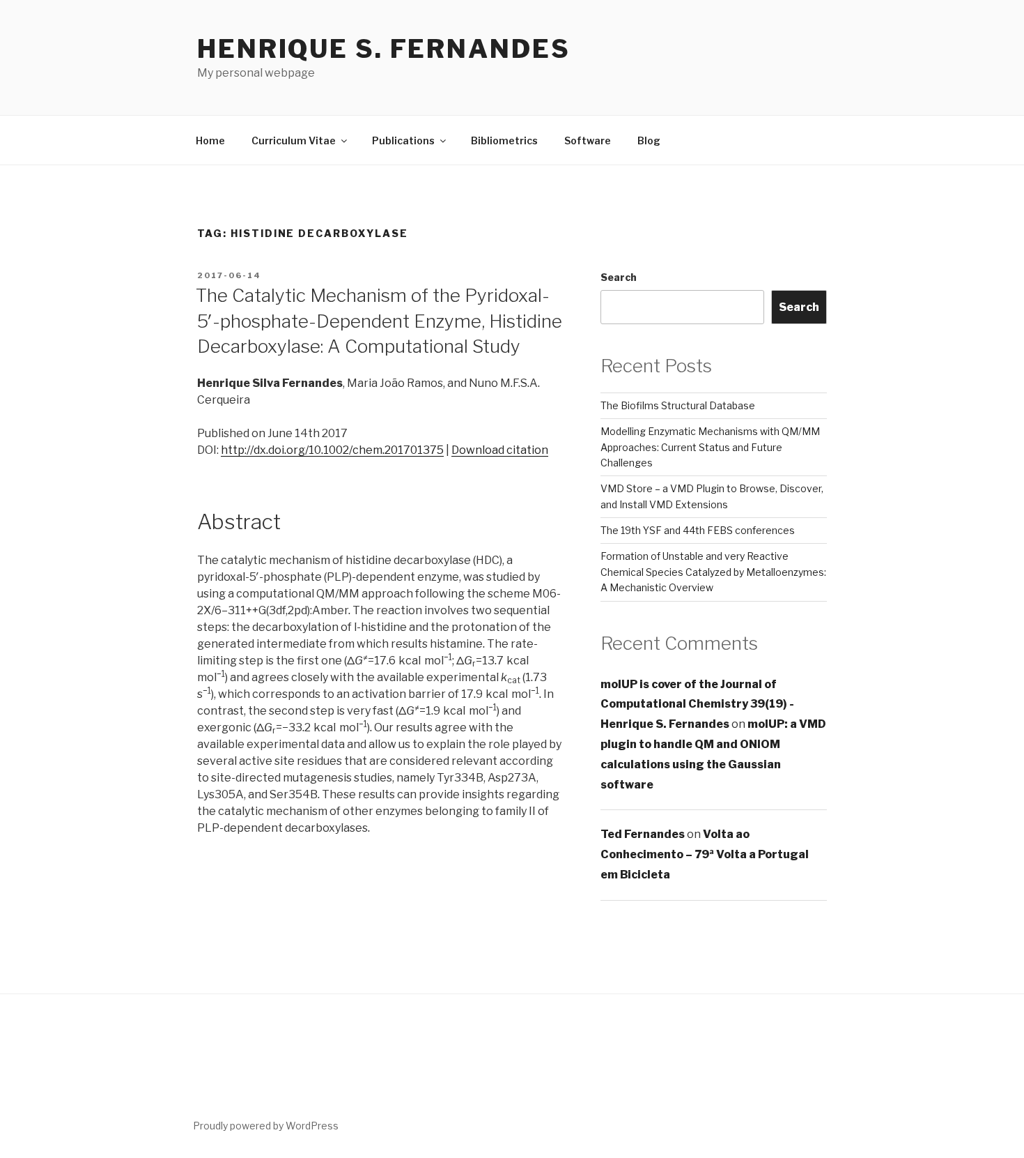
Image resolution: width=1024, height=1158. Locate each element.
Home (210, 140)
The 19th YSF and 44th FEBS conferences (697, 530)
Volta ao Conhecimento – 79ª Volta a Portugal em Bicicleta (704, 854)
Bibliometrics (504, 140)
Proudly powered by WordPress (266, 1126)
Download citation (499, 450)
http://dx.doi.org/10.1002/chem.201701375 (332, 450)
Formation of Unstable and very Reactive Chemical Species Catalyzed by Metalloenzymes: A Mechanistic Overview (713, 571)
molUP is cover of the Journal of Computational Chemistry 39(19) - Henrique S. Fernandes (697, 704)
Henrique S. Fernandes (383, 48)
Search (618, 277)
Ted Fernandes (642, 834)
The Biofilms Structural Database (677, 405)
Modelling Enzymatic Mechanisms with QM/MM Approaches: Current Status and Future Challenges (710, 446)
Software (587, 140)
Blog (648, 140)
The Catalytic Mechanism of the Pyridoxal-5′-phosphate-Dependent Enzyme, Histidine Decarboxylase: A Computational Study (379, 320)
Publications (403, 140)
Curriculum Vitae (293, 140)
